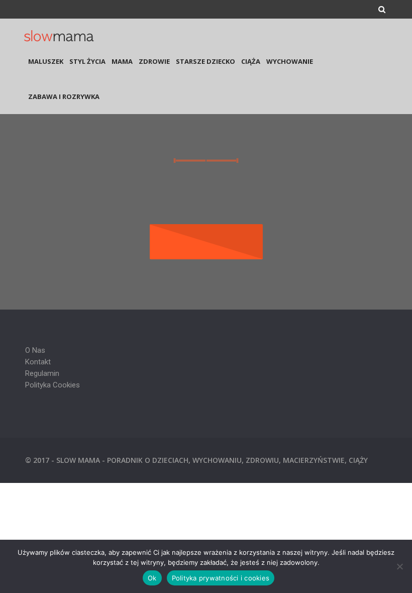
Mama (122, 61)
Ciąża (250, 61)
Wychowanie (289, 61)
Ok (152, 578)
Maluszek (45, 61)
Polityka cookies (52, 384)
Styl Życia (87, 61)
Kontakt (38, 361)
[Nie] (399, 566)
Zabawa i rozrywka (63, 96)
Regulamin (42, 373)
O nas (35, 350)
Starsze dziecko (205, 61)
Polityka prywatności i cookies (221, 578)
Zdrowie (154, 61)
